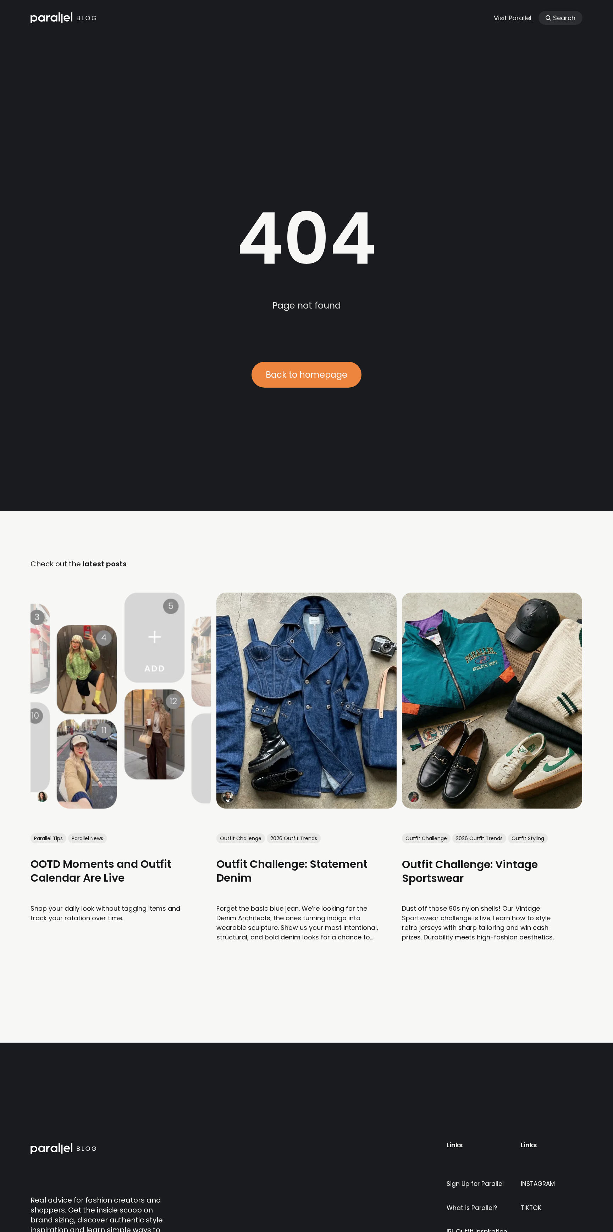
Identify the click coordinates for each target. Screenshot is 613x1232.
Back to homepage (306, 375)
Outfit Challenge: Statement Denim (292, 871)
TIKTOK (531, 1208)
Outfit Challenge (240, 838)
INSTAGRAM (538, 1184)
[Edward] (228, 797)
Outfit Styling (528, 838)
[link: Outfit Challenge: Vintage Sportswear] (492, 806)
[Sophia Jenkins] (42, 797)
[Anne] (414, 797)
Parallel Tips (48, 838)
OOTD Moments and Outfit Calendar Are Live (101, 871)
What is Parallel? (472, 1208)
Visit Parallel (512, 17)
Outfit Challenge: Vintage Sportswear (470, 871)
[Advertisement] (306, 113)
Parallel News (87, 838)
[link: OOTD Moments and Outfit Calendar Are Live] (121, 806)
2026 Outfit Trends (293, 838)
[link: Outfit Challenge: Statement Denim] (306, 806)
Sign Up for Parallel (475, 1184)
